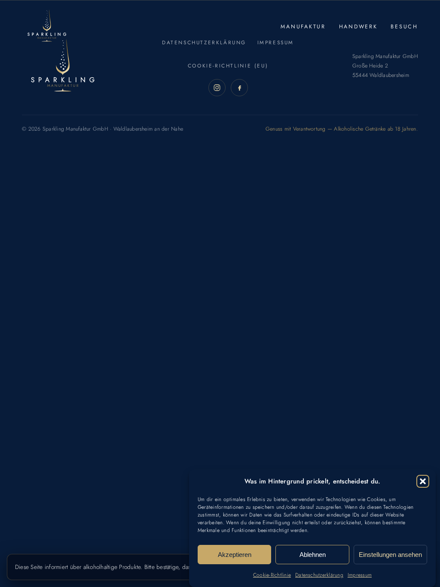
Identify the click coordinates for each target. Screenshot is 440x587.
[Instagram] (217, 87)
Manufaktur (303, 27)
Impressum (360, 575)
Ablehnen (312, 554)
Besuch (404, 27)
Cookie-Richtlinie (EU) (228, 65)
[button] (423, 481)
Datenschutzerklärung (319, 575)
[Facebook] (239, 87)
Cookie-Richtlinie (272, 575)
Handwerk (358, 27)
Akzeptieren (234, 554)
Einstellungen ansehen (390, 554)
